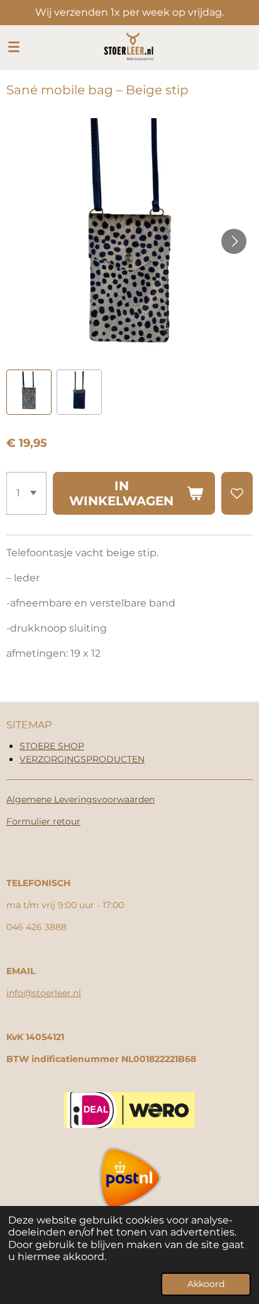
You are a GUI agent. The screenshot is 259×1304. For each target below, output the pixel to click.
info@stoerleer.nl (43, 993)
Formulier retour (43, 821)
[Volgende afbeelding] (233, 241)
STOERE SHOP (51, 746)
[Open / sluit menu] (14, 47)
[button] (29, 392)
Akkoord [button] (205, 1284)
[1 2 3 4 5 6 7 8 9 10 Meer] (26, 493)
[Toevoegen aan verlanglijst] (237, 493)
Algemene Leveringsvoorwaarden (80, 799)
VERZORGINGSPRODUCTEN (82, 759)
